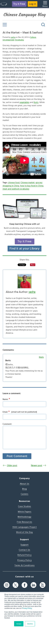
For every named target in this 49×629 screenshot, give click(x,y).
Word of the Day (24, 532)
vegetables (24, 102)
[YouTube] (42, 585)
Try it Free (19, 4)
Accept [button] (18, 624)
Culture (33, 37)
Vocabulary (19, 40)
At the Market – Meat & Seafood (22, 32)
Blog (24, 489)
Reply (41, 357)
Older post (12, 465)
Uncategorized (8, 40)
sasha (13, 37)
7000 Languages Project (24, 527)
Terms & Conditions (25, 565)
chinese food (13, 183)
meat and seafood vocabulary (16, 189)
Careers (24, 494)
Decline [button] (30, 624)
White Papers (24, 512)
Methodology (24, 517)
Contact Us (24, 550)
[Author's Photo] (24, 281)
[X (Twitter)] (15, 585)
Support (25, 545)
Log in (32, 4)
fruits (36, 102)
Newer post (36, 465)
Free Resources (24, 522)
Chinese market (27, 183)
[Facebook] (24, 585)
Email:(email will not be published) (20, 411)
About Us (24, 484)
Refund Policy (25, 555)
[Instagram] (7, 585)
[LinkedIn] (33, 585)
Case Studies (24, 506)
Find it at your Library (24, 248)
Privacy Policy (27, 608)
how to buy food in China (31, 186)
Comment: (7, 424)
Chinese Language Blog (25, 14)
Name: (6, 399)
